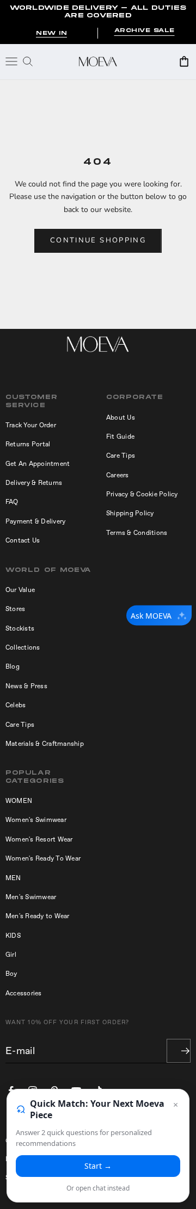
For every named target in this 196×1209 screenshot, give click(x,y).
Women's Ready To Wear (43, 858)
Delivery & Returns (33, 483)
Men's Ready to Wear (37, 916)
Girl (10, 954)
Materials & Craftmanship (44, 743)
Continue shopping (98, 240)
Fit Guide (120, 436)
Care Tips (120, 455)
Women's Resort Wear (39, 839)
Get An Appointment (37, 464)
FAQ (12, 502)
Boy (11, 973)
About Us (120, 417)
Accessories (23, 993)
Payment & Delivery (35, 521)
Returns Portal (27, 444)
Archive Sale (144, 31)
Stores (15, 609)
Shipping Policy (130, 513)
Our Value (20, 590)
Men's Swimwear (30, 897)
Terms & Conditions (136, 533)
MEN (13, 878)
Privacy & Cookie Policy (142, 494)
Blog (12, 666)
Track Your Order (30, 425)
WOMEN (18, 801)
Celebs (15, 705)
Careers (117, 475)
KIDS (13, 935)
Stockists (19, 628)
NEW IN (51, 33)
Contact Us (22, 540)
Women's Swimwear (35, 820)
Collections (22, 647)
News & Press (26, 686)
